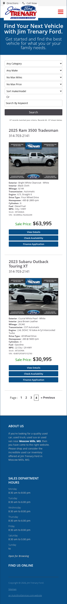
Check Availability (33, 238)
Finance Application (33, 244)
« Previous (48, 397)
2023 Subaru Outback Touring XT (28, 264)
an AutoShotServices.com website (25, 595)
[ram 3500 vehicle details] (33, 161)
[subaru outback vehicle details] (33, 296)
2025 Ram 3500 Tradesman (33, 130)
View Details (33, 232)
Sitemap (12, 589)
